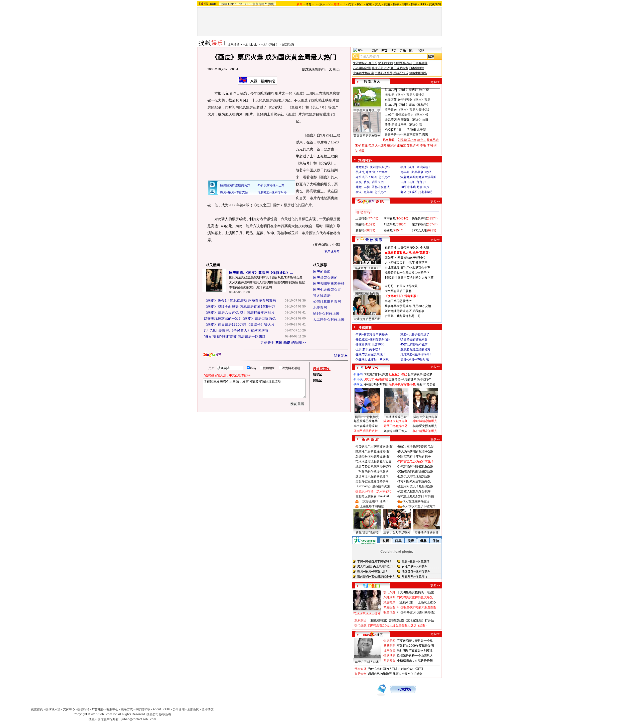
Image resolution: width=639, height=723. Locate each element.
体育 (309, 4)
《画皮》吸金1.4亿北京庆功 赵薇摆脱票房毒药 (240, 301)
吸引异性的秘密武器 (413, 339)
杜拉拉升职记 (398, 374)
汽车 (351, 4)
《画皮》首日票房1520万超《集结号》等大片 (239, 324)
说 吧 (380, 202)
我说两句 (435, 4)
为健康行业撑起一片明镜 (372, 359)
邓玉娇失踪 (385, 63)
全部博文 (208, 709)
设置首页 (37, 709)
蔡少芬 (421, 140)
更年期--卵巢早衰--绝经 (415, 172)
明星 (362, 151)
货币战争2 (424, 379)
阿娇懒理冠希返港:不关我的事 (404, 311)
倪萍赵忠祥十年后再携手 (414, 456)
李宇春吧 (390, 218)
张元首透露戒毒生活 (415, 501)
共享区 (358, 384)
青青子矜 (391, 134)
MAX (388, 129)
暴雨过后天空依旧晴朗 (408, 674)
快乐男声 (433, 140)
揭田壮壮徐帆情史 (367, 417)
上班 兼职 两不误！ (368, 349)
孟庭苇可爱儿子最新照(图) (415, 486)
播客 (396, 4)
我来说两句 (310, 69)
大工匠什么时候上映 (328, 319)
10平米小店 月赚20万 (414, 187)
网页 (384, 50)
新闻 (375, 50)
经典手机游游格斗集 (402, 384)
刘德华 (402, 140)
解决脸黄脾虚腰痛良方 (415, 349)
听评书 (358, 374)
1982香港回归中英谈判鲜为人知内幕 (409, 277)
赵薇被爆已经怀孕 (366, 421)
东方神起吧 (419, 224)
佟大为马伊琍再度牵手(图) (415, 451)
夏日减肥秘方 (399, 68)
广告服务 (98, 709)
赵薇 (365, 145)
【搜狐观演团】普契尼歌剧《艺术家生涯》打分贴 (401, 620)
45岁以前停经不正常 (414, 344)
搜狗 (271, 4)
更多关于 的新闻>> (283, 342)
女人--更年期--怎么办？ (371, 192)
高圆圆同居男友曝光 (366, 135)
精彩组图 (389, 607)
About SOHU (161, 709)
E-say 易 (390, 90)
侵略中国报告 (418, 73)
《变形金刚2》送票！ (374, 501)
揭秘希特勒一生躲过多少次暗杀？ (407, 272)
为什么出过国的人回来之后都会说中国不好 (396, 669)
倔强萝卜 (391, 257)
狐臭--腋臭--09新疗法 (414, 359)
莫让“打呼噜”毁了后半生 (372, 172)
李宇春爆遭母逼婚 (366, 426)
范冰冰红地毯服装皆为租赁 (373, 461)
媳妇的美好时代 (414, 257)
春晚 (423, 145)
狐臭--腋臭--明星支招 (370, 182)
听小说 (358, 379)
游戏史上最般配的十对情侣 (416, 496)
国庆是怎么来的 (325, 278)
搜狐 (224, 4)
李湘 (430, 145)
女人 (378, 4)
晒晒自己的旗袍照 (380, 674)
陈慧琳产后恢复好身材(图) (372, 451)
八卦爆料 (389, 597)
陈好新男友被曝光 (425, 431)
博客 (414, 4)
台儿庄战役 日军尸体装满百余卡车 (407, 267)
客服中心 (112, 709)
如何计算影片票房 (327, 302)
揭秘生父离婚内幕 (425, 417)
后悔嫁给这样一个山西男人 (415, 655)
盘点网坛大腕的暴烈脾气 (371, 476)
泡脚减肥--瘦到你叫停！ (416, 354)
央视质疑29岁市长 (365, 63)
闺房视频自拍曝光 (367, 293)
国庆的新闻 (321, 272)
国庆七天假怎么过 (327, 290)
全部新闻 (193, 709)
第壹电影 (389, 602)
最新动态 (288, 44)
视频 (387, 4)
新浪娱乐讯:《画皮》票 (406, 124)
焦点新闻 (389, 640)
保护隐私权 (142, 709)
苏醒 (410, 145)
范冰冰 (391, 145)
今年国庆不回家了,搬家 (412, 134)
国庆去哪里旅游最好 (328, 284)
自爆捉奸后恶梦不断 (366, 319)
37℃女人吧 (419, 230)
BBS (423, 4)
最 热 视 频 (373, 240)
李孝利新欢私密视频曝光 (414, 481)
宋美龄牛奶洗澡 (363, 73)
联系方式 (127, 709)
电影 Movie (250, 44)
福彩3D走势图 (426, 384)
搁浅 (388, 95)
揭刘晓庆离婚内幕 (395, 421)
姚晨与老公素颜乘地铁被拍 (373, 466)
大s (377, 145)
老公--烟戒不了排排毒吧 (416, 192)
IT (343, 4)
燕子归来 (391, 109)
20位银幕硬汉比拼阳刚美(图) (416, 612)
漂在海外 (360, 669)
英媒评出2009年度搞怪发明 (415, 645)
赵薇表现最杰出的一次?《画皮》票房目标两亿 (240, 318)
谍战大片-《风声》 (366, 268)
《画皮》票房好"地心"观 (413, 90)
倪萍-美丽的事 (418, 262)
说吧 (421, 50)
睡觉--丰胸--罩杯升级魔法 (373, 187)
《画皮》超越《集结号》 (413, 104)
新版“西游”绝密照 (367, 532)
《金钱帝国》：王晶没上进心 (416, 602)
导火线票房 (321, 296)
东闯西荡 (391, 100)
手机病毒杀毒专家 (376, 384)
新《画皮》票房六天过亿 (407, 95)
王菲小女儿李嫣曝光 (396, 532)
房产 (360, 4)
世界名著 (395, 379)
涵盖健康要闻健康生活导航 (418, 177)
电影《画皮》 (270, 44)
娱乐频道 (233, 44)
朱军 (358, 145)
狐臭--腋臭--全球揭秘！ (415, 167)
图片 (412, 50)
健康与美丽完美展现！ (371, 354)
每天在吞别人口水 (367, 662)
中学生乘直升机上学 (366, 110)
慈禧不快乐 (400, 73)
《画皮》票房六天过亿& (413, 109)
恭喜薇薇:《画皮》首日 (412, 119)
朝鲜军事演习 (403, 63)
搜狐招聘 (83, 709)
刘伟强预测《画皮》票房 (413, 100)
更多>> (435, 82)
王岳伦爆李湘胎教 (372, 506)
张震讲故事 (415, 374)
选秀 (383, 145)
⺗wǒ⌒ (390, 114)
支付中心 (69, 709)
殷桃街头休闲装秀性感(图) (372, 456)
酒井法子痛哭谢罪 (427, 532)
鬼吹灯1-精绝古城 (376, 379)
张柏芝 (401, 145)
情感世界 (389, 655)
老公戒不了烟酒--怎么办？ (373, 177)
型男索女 (389, 660)
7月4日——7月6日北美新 (409, 129)
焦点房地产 (259, 4)
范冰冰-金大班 (419, 247)
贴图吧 (359, 230)
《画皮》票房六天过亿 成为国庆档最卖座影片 (239, 312)
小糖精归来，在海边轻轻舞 (415, 660)
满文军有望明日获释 (398, 291)
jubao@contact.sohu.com (139, 719)
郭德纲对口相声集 (376, 374)
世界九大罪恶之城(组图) (414, 476)
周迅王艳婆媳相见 (395, 426)
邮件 (405, 4)
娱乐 (322, 4)
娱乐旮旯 (389, 650)
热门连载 (360, 625)
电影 (371, 145)
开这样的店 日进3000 (370, 344)
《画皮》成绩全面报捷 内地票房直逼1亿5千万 (239, 307)
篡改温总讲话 (381, 68)
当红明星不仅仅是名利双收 (415, 650)
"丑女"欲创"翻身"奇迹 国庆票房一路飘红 (235, 336)
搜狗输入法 (52, 709)
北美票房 (320, 308)
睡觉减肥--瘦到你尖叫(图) (373, 167)
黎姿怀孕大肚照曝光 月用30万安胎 (408, 306)
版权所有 (165, 714)
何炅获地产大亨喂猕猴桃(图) (374, 446)
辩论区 (317, 380)
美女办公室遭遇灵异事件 (371, 481)
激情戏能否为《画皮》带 (411, 114)
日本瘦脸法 (416, 68)
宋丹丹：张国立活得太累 (401, 286)
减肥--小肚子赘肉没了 (414, 334)
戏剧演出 (360, 620)
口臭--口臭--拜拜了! (413, 182)
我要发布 (341, 356)
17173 (247, 4)
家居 (369, 4)
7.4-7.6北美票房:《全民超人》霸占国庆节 (236, 330)
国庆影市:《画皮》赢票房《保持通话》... (261, 273)
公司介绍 (179, 709)
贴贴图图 (389, 645)
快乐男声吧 (419, 218)
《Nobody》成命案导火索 (372, 486)
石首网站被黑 (362, 68)
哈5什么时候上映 (326, 313)
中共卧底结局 (384, 73)
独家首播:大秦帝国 (397, 247)
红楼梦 (427, 374)
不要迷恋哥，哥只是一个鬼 (415, 640)
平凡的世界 (408, 379)
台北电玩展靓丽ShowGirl (372, 496)
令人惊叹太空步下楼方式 (418, 506)
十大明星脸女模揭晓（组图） (416, 592)
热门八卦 (389, 592)
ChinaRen (235, 4)
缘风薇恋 (391, 119)
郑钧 (416, 145)
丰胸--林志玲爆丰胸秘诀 (372, 334)
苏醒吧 (359, 224)
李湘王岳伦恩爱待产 (398, 301)
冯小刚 (411, 140)
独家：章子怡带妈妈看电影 (416, 446)
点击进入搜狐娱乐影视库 (414, 491)
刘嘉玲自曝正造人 (395, 431)
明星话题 (389, 612)
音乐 (403, 50)
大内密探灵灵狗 (395, 262)
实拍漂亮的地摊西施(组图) (415, 471)
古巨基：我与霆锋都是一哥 (403, 316)
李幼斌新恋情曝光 (425, 421)
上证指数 (361, 218)
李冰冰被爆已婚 (396, 417)
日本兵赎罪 (420, 63)
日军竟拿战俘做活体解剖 (371, 471)
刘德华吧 (390, 224)
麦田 (400, 257)
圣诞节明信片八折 (366, 431)
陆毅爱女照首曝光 (425, 426)
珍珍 (388, 124)
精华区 (317, 374)
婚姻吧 (388, 230)
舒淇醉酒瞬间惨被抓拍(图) (415, 466)
